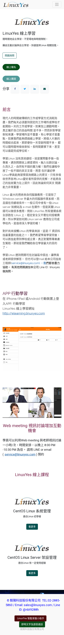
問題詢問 (9, 55)
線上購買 (11, 78)
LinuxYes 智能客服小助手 (30, 618)
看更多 (32, 526)
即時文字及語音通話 (32, 624)
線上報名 (11, 67)
